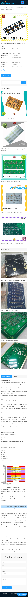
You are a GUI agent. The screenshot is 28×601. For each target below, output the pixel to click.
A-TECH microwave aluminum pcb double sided (12, 212)
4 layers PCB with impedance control (9, 340)
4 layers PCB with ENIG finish (7, 371)
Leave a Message (7, 587)
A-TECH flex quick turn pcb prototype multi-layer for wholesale (13, 149)
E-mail (3, 571)
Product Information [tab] (6, 376)
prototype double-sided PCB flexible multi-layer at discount (12, 244)
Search (23, 82)
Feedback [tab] (15, 376)
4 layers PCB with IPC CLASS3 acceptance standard (13, 280)
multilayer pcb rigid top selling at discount (10, 181)
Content (4, 577)
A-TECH (3, 7)
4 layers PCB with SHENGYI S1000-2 (9, 310)
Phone (3, 565)
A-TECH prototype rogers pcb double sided (11, 118)
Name (3, 560)
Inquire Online (6, 75)
